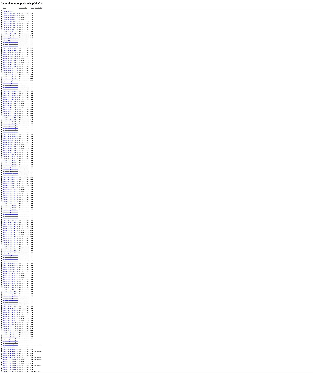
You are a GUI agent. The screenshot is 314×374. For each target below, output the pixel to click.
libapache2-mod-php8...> (10, 13)
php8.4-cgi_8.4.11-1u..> (10, 35)
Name (4, 8)
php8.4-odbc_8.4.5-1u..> (10, 218)
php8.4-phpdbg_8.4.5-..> (10, 255)
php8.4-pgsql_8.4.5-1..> (10, 250)
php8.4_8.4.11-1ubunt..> (10, 345)
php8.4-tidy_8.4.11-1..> (10, 310)
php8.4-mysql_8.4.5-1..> (10, 201)
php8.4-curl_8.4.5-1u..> (10, 97)
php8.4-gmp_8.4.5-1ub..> (10, 150)
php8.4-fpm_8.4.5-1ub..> (10, 119)
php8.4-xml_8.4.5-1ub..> (10, 339)
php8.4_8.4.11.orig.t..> (10, 357)
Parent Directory (8, 11)
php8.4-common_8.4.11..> (10, 68)
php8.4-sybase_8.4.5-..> (10, 308)
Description (38, 8)
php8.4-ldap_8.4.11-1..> (10, 156)
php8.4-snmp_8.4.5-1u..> (10, 285)
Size (32, 8)
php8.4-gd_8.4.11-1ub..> (10, 121)
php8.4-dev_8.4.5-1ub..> (10, 113)
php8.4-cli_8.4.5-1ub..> (10, 64)
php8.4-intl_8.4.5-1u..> (10, 154)
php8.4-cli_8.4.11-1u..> (10, 52)
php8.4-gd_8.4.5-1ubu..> (10, 134)
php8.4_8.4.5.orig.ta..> (10, 371)
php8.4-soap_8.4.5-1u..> (10, 289)
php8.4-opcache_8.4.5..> (10, 234)
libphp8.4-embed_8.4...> (10, 29)
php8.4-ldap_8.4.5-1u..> (10, 169)
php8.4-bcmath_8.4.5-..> (10, 31)
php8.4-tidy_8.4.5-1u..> (10, 322)
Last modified (23, 8)
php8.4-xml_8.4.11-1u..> (10, 326)
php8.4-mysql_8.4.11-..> (10, 189)
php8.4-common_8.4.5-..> (10, 81)
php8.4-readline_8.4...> (10, 257)
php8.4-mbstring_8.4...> (10, 173)
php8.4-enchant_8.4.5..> (10, 117)
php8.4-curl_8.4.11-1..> (10, 85)
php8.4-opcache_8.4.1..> (10, 222)
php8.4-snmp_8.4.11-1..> (10, 273)
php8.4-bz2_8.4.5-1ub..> (10, 33)
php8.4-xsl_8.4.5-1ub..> (10, 343)
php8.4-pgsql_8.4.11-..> (10, 238)
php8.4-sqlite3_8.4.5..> (10, 304)
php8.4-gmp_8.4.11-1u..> (10, 138)
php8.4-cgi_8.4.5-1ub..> (10, 48)
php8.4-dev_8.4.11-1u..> (10, 101)
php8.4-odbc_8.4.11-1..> (10, 205)
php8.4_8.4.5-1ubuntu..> (10, 359)
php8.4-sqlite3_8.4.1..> (10, 291)
